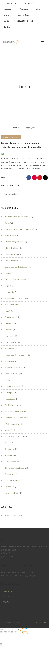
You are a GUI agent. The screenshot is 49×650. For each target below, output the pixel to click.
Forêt (7, 311)
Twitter (6, 597)
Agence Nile (41, 623)
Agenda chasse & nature (16, 515)
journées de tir (11, 348)
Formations (10, 317)
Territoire (9, 474)
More (3, 178)
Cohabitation (11, 254)
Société (8, 443)
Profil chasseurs (12, 405)
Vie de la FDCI (11, 493)
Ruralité (8, 430)
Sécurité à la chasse (14, 436)
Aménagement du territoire (17, 216)
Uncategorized (12, 480)
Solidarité (9, 455)
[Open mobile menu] (43, 42)
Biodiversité (10, 235)
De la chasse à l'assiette (15, 279)
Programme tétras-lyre (15, 411)
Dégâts (8, 286)
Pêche (7, 380)
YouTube (7, 602)
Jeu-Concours (11, 342)
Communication (12, 260)
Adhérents (11, 3)
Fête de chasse (11, 304)
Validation (9, 486)
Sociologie (9, 449)
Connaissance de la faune (16, 267)
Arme (7, 223)
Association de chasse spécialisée (20, 229)
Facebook (7, 591)
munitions (9, 361)
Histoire (8, 329)
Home (14, 127)
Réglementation (23, 15)
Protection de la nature (15, 417)
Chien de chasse (12, 248)
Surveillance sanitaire (14, 468)
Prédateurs (10, 399)
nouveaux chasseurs (14, 367)
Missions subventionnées (16, 355)
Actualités (24, 9)
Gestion (8, 323)
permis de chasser (13, 386)
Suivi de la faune (12, 461)
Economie (9, 292)
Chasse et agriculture (14, 242)
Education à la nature (14, 298)
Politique (9, 392)
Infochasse (10, 336)
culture (8, 273)
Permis (27, 3)
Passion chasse (11, 373)
